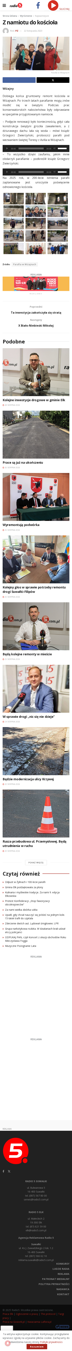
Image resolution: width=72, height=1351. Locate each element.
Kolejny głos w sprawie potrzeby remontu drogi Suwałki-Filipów (34, 589)
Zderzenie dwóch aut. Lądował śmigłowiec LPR (32, 923)
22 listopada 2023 (33, 30)
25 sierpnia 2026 (12, 530)
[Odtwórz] (7, 148)
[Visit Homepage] (16, 5)
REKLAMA (63, 1274)
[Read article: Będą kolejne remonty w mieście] (36, 626)
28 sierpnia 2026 (12, 405)
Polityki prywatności (51, 1342)
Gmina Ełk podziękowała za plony (24, 887)
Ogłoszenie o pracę (27, 1314)
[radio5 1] (36, 283)
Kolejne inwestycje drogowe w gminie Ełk (34, 400)
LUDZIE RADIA (61, 1268)
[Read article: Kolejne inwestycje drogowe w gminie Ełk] (36, 372)
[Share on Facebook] (19, 80)
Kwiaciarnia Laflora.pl (39, 1321)
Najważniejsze (42, 15)
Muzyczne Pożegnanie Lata (20, 946)
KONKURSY (62, 1263)
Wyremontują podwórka (21, 525)
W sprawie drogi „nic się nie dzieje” (29, 716)
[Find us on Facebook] (3, 1171)
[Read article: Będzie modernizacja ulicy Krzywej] (36, 751)
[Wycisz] (54, 148)
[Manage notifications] (7, 1343)
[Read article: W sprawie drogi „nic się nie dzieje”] (36, 689)
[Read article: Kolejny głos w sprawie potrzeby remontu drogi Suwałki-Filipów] (36, 559)
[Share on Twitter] (53, 80)
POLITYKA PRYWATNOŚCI (54, 1284)
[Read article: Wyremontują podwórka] (36, 497)
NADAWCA (62, 1289)
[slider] (63, 148)
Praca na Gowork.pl (14, 1321)
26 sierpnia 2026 (12, 467)
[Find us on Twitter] (9, 1171)
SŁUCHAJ (64, 9)
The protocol (48, 1314)
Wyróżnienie (26, 15)
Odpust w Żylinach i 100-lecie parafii (25, 882)
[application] (36, 148)
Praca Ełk (8, 1314)
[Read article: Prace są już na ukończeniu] (36, 435)
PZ (16, 30)
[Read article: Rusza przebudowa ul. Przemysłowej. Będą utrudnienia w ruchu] (36, 813)
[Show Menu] (4, 5)
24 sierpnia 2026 (12, 721)
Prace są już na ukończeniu (23, 462)
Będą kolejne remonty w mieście (27, 654)
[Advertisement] (36, 995)
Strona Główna (10, 15)
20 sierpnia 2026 (12, 784)
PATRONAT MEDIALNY (55, 1279)
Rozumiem (37, 1346)
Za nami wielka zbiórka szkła (21, 909)
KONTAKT (63, 1294)
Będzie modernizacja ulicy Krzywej (28, 779)
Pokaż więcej (36, 862)
